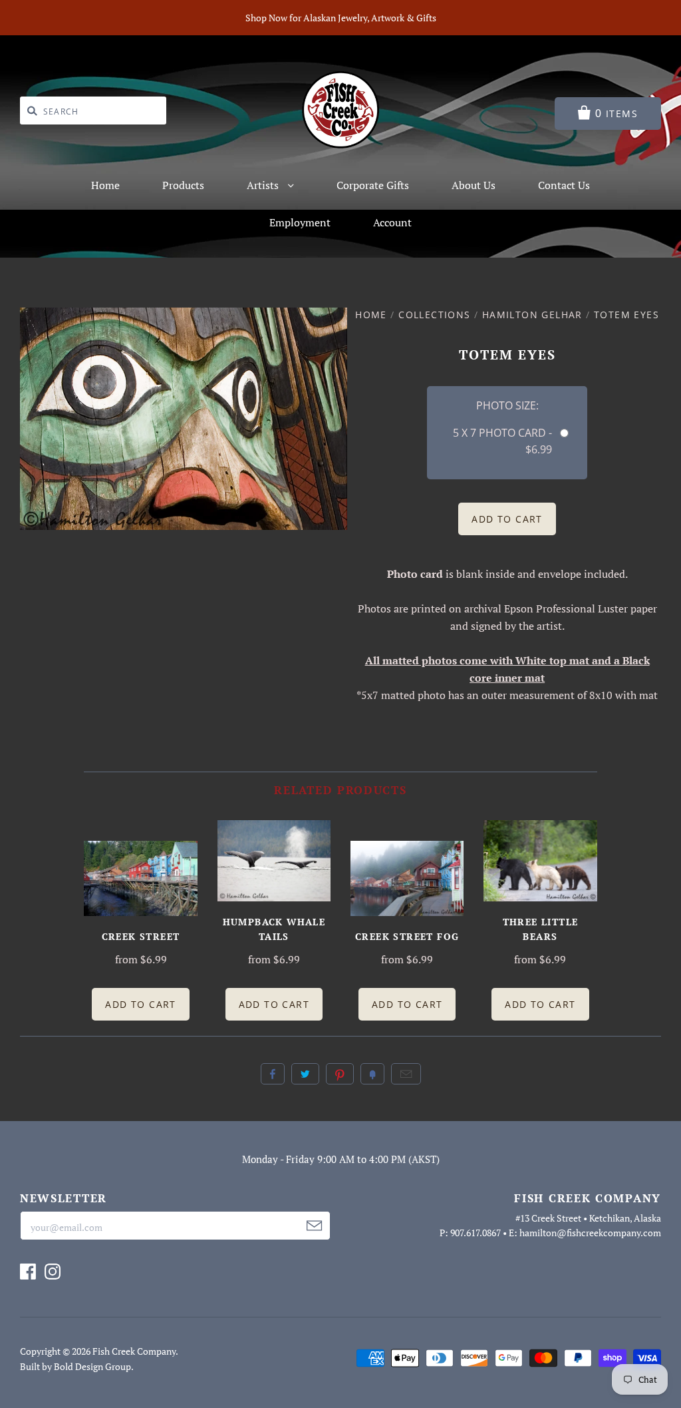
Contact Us (564, 185)
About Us (473, 185)
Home (105, 185)
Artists (264, 185)
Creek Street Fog (407, 936)
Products (183, 185)
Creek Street (141, 936)
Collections (434, 314)
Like (273, 1073)
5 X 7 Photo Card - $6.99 (502, 441)
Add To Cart (140, 1004)
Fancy (372, 1073)
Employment (300, 222)
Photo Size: (507, 405)
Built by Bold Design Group (75, 1366)
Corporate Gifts (373, 185)
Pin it (340, 1073)
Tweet (305, 1073)
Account (392, 222)
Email (406, 1073)
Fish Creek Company (134, 1351)
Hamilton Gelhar (532, 314)
